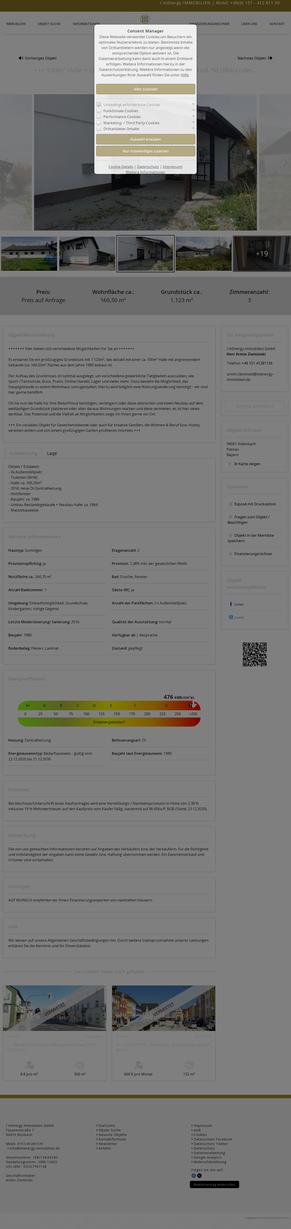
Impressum (173, 166)
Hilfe (185, 74)
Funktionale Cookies (120, 110)
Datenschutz (148, 166)
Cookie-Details (120, 166)
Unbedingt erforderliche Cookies (131, 104)
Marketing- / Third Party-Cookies (131, 122)
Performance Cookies (122, 116)
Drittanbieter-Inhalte (121, 128)
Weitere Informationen (145, 172)
